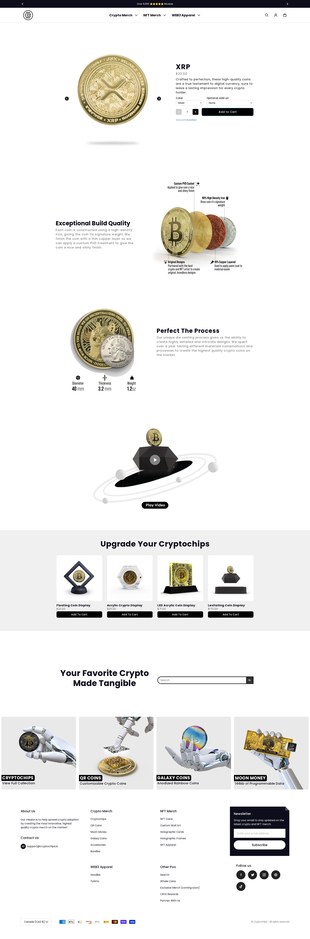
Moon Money (98, 832)
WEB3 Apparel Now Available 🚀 (155, 4)
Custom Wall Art (170, 825)
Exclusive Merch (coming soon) (180, 888)
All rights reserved (279, 921)
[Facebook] (240, 874)
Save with (186, 119)
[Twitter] (252, 874)
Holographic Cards (172, 832)
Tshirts (94, 881)
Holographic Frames (173, 838)
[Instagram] (264, 874)
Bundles (95, 851)
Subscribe (260, 845)
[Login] (275, 15)
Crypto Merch (120, 15)
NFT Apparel (168, 845)
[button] (266, 15)
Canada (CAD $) (34, 922)
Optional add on (218, 98)
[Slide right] (287, 4)
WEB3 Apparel (183, 15)
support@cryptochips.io (42, 846)
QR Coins (96, 825)
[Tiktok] (240, 886)
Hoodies (95, 875)
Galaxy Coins (98, 838)
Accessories (98, 845)
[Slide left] (23, 4)
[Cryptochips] (28, 15)
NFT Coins (166, 819)
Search (164, 875)
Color (179, 98)
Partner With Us (170, 900)
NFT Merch (152, 15)
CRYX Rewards (169, 894)
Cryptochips (98, 819)
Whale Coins (168, 881)
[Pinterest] (275, 874)
